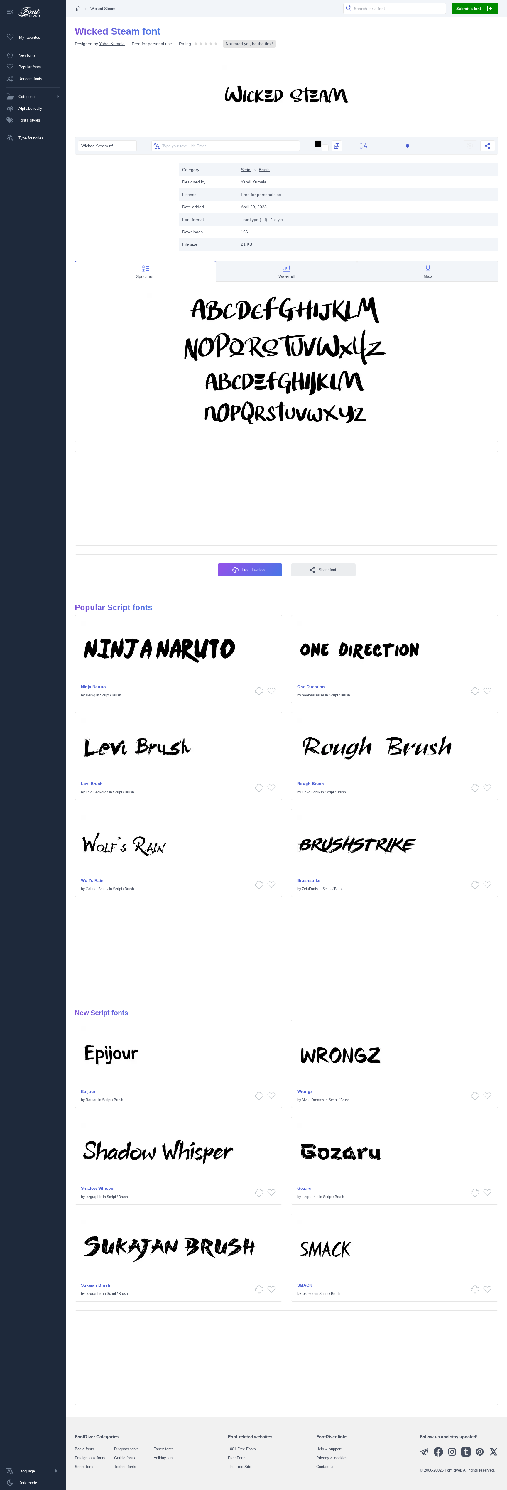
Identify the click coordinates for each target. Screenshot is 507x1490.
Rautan (91, 1100)
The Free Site (239, 1466)
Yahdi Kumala (112, 43)
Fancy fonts (163, 1449)
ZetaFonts (310, 889)
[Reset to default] (470, 145)
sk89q (90, 695)
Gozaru (304, 1188)
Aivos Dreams (313, 1100)
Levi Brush (92, 783)
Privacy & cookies (331, 1458)
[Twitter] (493, 1455)
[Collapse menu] (10, 12)
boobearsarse (313, 695)
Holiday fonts (164, 1458)
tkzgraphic (94, 1197)
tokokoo (308, 1294)
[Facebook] (438, 1455)
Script (246, 169)
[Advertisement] (124, 204)
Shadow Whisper (98, 1188)
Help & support (329, 1449)
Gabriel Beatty (97, 889)
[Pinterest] (479, 1455)
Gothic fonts (124, 1458)
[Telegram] (424, 1455)
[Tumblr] (466, 1455)
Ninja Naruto (93, 686)
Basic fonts (84, 1449)
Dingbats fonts (126, 1449)
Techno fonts (125, 1466)
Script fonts (84, 1466)
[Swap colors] (337, 145)
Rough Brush (310, 783)
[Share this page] (487, 145)
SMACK (304, 1285)
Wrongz (304, 1091)
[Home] (78, 8)
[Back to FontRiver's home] (27, 12)
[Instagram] (452, 1455)
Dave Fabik (311, 792)
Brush (264, 169)
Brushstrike (308, 880)
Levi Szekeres (97, 792)
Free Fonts (237, 1458)
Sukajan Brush (95, 1285)
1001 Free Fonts (242, 1449)
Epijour (88, 1091)
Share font (327, 570)
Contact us (325, 1466)
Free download (254, 570)
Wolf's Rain (92, 880)
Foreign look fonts (90, 1458)
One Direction (311, 686)
